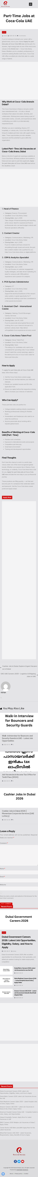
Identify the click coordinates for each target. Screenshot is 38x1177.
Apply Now (7, 497)
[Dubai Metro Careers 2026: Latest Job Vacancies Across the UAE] (6, 970)
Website (3, 885)
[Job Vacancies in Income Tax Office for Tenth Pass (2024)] (19, 752)
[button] (30, 4)
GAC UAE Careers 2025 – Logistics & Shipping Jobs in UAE (18, 675)
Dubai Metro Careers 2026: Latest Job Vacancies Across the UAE (24, 969)
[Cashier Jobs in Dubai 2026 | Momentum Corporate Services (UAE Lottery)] (19, 789)
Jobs (4, 32)
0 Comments (22, 35)
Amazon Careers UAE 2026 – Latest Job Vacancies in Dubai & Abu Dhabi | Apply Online (25, 993)
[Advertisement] (19, 81)
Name (2, 869)
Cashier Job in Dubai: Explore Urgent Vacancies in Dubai (19, 667)
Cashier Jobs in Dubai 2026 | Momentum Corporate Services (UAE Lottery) (18, 813)
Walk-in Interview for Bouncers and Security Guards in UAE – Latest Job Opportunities (17, 738)
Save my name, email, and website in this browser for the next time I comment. (18, 897)
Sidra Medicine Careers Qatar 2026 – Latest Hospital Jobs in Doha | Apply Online (25, 980)
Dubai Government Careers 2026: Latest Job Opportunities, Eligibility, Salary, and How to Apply (19, 942)
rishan (5, 35)
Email (2, 877)
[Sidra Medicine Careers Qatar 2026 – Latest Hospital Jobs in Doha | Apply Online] (6, 982)
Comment (4, 843)
